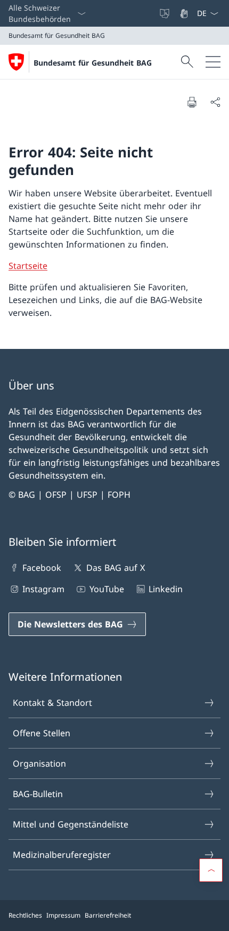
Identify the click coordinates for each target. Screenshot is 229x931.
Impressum (63, 915)
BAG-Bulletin (38, 794)
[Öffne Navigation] (213, 62)
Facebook (41, 568)
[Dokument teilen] (215, 102)
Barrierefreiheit (108, 915)
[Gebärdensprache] (184, 13)
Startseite (28, 266)
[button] (211, 870)
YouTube (106, 589)
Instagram (43, 589)
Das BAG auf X (115, 568)
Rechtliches (25, 915)
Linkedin (166, 589)
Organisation (39, 763)
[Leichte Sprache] (165, 13)
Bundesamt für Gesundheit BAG (93, 63)
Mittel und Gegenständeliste (70, 824)
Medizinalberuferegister (62, 855)
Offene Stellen (41, 733)
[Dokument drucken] (191, 102)
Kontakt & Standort (52, 703)
